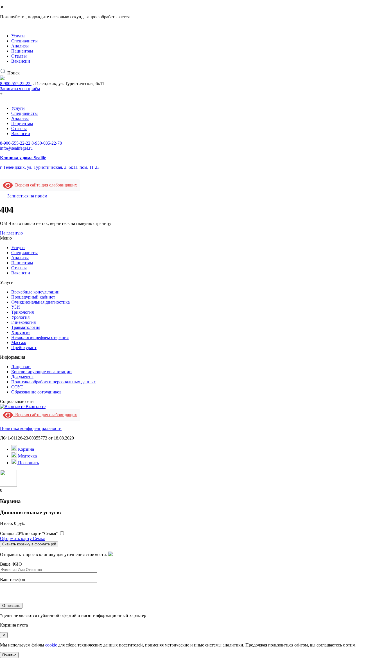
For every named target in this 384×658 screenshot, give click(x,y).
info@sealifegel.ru (16, 148)
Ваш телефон (12, 579)
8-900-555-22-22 (15, 83)
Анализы (20, 46)
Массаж (18, 342)
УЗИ (15, 307)
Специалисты (24, 40)
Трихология (22, 312)
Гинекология (23, 322)
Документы (22, 376)
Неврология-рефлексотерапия (40, 337)
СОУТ (17, 386)
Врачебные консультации (35, 292)
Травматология (25, 327)
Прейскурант (24, 347)
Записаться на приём (20, 88)
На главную (11, 233)
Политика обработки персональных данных (53, 381)
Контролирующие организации (41, 371)
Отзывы (19, 56)
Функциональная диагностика (40, 302)
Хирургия (20, 332)
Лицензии (21, 366)
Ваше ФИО (11, 564)
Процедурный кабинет (33, 297)
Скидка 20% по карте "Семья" (29, 533)
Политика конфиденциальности (31, 428)
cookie (51, 645)
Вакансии (20, 61)
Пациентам (22, 51)
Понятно (9, 655)
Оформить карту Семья (22, 538)
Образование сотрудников (36, 392)
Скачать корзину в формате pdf (29, 544)
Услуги (18, 35)
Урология (20, 317)
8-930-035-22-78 (46, 143)
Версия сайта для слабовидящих (45, 185)
